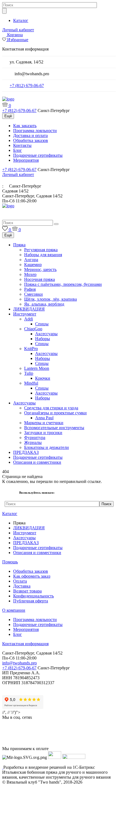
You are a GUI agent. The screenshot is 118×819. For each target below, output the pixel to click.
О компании (13, 610)
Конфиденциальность (33, 596)
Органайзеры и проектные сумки (55, 412)
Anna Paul (44, 417)
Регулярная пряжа (41, 249)
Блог (17, 150)
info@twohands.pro (19, 663)
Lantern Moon (36, 368)
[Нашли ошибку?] (59, 814)
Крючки (42, 378)
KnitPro (31, 348)
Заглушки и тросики (43, 432)
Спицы (42, 324)
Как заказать (24, 125)
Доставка (21, 586)
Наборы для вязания (43, 254)
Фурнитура (34, 437)
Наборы (42, 338)
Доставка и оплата (30, 135)
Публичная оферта (30, 601)
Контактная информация (25, 643)
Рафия (30, 289)
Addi (28, 319)
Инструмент (24, 314)
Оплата (20, 581)
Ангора (31, 259)
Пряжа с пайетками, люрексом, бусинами (63, 284)
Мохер (30, 274)
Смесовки (33, 294)
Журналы (33, 442)
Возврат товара (27, 591)
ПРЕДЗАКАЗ (26, 452)
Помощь (10, 562)
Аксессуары (46, 333)
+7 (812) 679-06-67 (27, 85)
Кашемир (33, 264)
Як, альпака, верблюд (44, 304)
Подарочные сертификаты (38, 155)
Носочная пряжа (39, 279)
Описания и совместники (37, 462)
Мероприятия (26, 160)
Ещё (8, 116)
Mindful (31, 383)
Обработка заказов (30, 140)
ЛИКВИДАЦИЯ (29, 309)
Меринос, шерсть (40, 269)
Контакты (22, 145)
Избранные (17, 39)
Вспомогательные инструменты (54, 427)
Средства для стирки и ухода (51, 408)
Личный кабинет (18, 29)
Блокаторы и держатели (46, 447)
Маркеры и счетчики (43, 422)
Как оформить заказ (31, 576)
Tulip (28, 373)
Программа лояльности (35, 130)
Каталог (20, 20)
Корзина (15, 34)
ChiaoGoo (33, 328)
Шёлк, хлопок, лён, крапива (50, 299)
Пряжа (19, 244)
